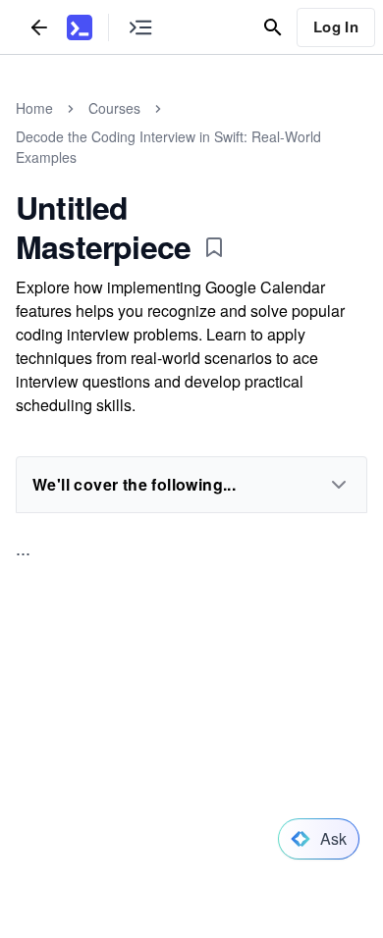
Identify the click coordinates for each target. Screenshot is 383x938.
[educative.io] (79, 27)
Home (34, 108)
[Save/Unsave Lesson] (214, 247)
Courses (114, 108)
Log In (335, 26)
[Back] (39, 27)
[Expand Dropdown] (338, 484)
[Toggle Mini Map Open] (140, 27)
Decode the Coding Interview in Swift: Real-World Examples (168, 147)
